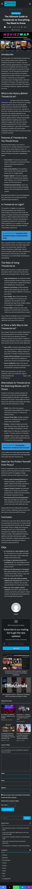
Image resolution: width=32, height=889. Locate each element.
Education (5, 857)
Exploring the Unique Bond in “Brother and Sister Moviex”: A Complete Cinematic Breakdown (23, 736)
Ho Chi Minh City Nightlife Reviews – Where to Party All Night (8, 716)
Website (3, 787)
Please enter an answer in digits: (10, 801)
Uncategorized (6, 878)
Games (4, 868)
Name (3, 773)
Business (4, 855)
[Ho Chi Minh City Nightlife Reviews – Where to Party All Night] (8, 709)
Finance (4, 865)
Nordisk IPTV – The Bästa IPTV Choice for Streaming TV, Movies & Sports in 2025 (23, 716)
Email (3, 780)
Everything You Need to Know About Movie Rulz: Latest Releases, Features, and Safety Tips (8, 736)
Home (12, 9)
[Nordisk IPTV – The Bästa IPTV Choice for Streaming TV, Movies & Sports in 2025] (24, 709)
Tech (3, 876)
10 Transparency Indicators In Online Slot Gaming (15, 845)
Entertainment (19, 9)
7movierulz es (5, 100)
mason (7, 27)
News (3, 873)
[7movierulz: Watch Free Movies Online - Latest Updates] (10, 3)
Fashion (4, 863)
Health (4, 870)
